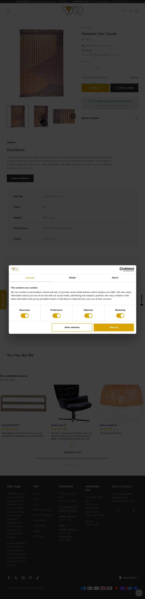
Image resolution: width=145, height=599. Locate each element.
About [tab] (115, 277)
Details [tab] (72, 277)
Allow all (113, 327)
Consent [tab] (30, 277)
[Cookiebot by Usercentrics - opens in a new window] (121, 269)
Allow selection (72, 327)
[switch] (57, 315)
